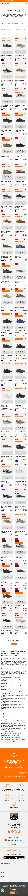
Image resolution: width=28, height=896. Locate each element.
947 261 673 (14, 824)
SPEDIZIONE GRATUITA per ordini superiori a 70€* (14, 0)
